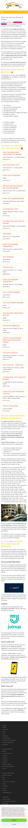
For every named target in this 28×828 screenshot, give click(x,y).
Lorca (4, 779)
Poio (4, 777)
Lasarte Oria (5, 729)
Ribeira (4, 783)
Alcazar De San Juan (7, 753)
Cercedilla (5, 744)
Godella (4, 727)
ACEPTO (14, 820)
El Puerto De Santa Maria (8, 766)
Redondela (5, 736)
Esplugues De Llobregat (8, 773)
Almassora (5, 759)
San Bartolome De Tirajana (9, 740)
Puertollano (5, 786)
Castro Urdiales (6, 799)
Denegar (14, 824)
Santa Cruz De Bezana (8, 742)
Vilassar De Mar (6, 738)
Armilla (4, 790)
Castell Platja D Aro (7, 792)
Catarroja (5, 755)
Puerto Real (5, 803)
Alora (4, 733)
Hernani (4, 788)
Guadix (4, 725)
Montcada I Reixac (7, 764)
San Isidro (5, 762)
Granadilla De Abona (7, 749)
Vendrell (5, 757)
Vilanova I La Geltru (7, 775)
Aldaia (4, 751)
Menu (2, 12)
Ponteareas (5, 797)
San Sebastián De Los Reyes (9, 801)
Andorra (4, 768)
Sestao (4, 731)
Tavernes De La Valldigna (9, 781)
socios (7, 810)
